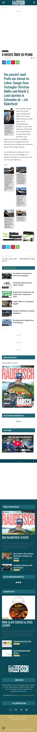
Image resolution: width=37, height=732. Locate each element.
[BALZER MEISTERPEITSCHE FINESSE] (7, 653)
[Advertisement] (18, 30)
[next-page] (6, 330)
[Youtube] (27, 710)
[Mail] (21, 710)
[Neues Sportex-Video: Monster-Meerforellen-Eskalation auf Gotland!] (7, 555)
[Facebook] (4, 62)
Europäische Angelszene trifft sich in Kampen (22, 566)
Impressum (11, 717)
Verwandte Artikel (9, 268)
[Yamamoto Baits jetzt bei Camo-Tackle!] (7, 285)
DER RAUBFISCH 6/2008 (27, 259)
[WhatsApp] (18, 62)
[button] (3, 2)
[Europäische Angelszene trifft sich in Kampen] (7, 275)
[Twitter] (8, 62)
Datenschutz (24, 717)
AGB (17, 717)
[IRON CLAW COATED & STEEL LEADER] (18, 607)
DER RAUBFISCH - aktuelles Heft (10, 533)
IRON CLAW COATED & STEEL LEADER (17, 623)
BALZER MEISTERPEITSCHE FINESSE (21, 652)
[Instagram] (16, 710)
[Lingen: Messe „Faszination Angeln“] (7, 303)
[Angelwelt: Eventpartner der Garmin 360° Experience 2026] (7, 294)
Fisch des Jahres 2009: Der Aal (9, 260)
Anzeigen (16, 560)
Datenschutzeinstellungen (18, 719)
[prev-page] (3, 330)
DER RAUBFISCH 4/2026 (9, 363)
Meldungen (5, 7)
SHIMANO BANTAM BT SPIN (22, 641)
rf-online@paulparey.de (26, 695)
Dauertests (5, 618)
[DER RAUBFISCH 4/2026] (18, 386)
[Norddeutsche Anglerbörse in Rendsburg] (7, 322)
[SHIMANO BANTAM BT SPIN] (7, 643)
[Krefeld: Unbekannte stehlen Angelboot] (7, 313)
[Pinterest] (13, 62)
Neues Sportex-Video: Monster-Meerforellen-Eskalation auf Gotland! (23, 556)
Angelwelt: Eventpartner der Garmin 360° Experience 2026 (23, 294)
